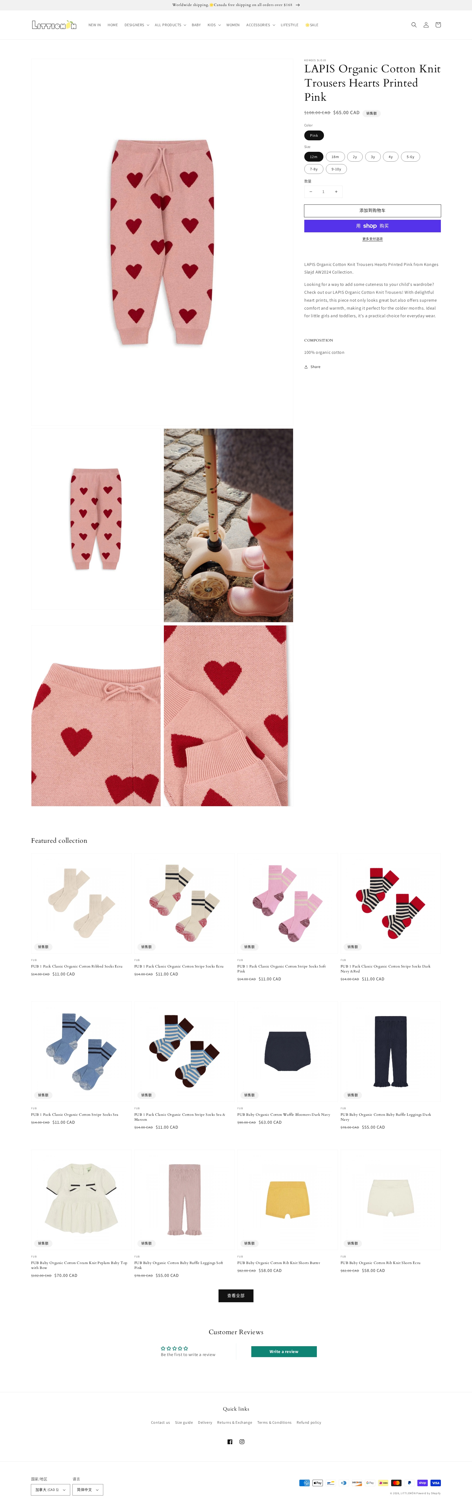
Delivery (205, 1422)
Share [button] (316, 366)
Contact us (160, 1422)
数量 (308, 181)
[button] (136, 25)
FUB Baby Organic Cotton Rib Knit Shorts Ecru (381, 1262)
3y (373, 156)
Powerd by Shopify (428, 1493)
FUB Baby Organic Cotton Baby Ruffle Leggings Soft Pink (178, 1265)
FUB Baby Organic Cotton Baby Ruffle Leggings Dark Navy (386, 1117)
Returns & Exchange (234, 1422)
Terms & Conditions (274, 1422)
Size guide (184, 1422)
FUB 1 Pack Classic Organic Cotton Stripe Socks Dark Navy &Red (386, 969)
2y (355, 156)
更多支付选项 (372, 239)
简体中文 (84, 1489)
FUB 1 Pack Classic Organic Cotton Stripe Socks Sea (75, 1114)
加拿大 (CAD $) (47, 1489)
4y (391, 156)
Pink (314, 135)
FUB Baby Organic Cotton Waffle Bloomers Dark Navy (283, 1114)
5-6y (410, 156)
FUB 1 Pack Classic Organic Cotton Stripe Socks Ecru (179, 966)
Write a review (284, 1351)
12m (314, 156)
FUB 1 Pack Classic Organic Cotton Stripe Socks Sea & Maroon (180, 1117)
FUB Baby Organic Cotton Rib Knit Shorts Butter (278, 1262)
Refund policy (309, 1422)
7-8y (314, 169)
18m (335, 156)
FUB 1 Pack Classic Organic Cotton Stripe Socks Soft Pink (281, 969)
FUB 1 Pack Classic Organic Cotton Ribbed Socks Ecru (77, 966)
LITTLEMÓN (408, 1493)
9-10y (336, 169)
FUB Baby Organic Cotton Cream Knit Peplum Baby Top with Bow (79, 1265)
